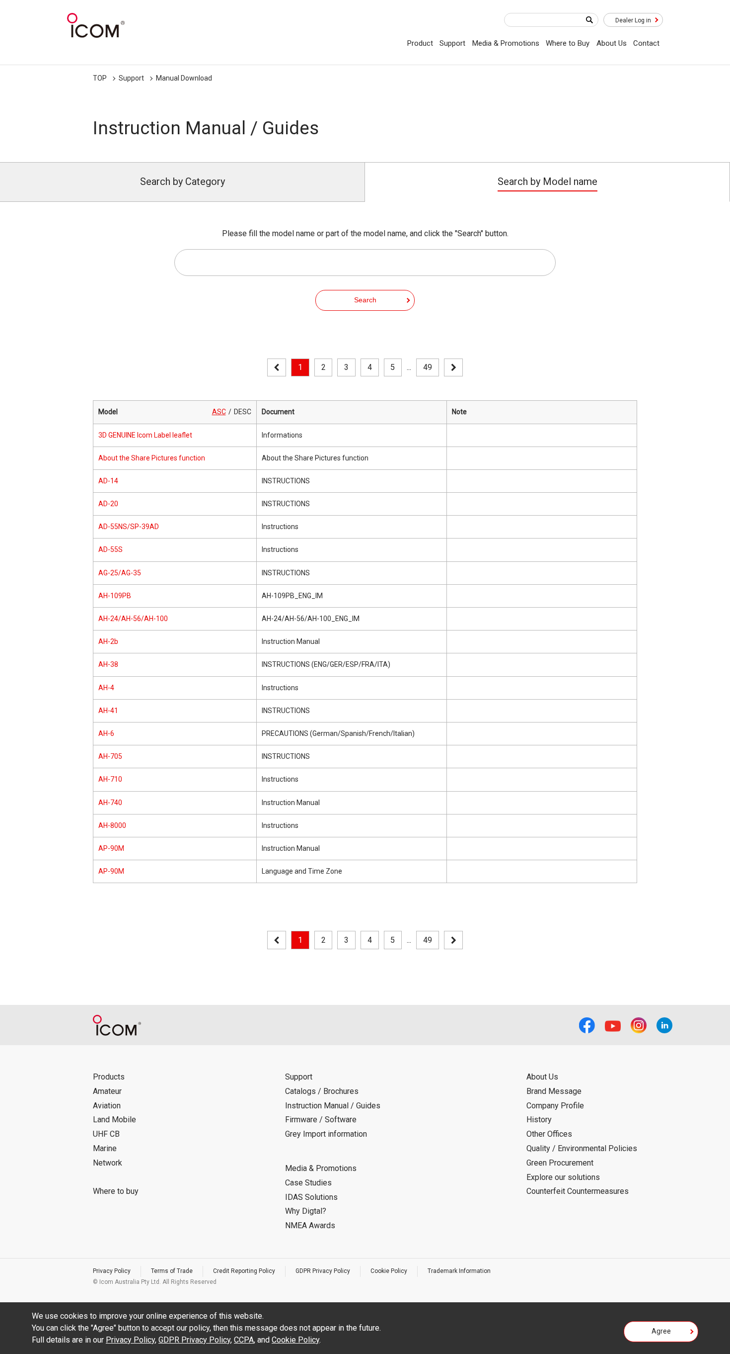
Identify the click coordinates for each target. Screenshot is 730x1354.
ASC (219, 412)
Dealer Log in (633, 20)
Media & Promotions (505, 43)
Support (452, 43)
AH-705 (110, 756)
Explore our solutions (563, 1177)
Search (365, 300)
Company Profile (555, 1105)
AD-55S (110, 549)
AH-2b (108, 641)
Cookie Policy (388, 1270)
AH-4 (106, 688)
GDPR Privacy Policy (322, 1270)
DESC (242, 412)
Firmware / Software (321, 1119)
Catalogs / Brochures (322, 1091)
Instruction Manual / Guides (332, 1105)
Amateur (107, 1091)
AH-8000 (112, 825)
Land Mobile (114, 1119)
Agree (661, 1331)
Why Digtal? (305, 1211)
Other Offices (549, 1134)
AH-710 (110, 779)
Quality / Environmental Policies (581, 1148)
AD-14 (108, 481)
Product (420, 43)
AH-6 (106, 733)
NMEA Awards (310, 1225)
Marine (105, 1148)
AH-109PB (114, 596)
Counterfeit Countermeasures (577, 1191)
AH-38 (108, 664)
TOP (100, 78)
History (539, 1119)
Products (109, 1077)
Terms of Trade (172, 1270)
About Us (611, 43)
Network (107, 1163)
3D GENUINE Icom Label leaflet (145, 435)
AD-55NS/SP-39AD (128, 527)
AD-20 (108, 504)
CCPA (244, 1340)
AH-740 (110, 803)
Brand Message (554, 1091)
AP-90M (111, 848)
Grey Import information (326, 1134)
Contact (646, 43)
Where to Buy (567, 43)
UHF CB (106, 1134)
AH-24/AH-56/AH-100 (133, 619)
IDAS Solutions (311, 1197)
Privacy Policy (112, 1270)
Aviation (107, 1105)
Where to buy (116, 1191)
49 (427, 367)
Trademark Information (459, 1270)
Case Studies (308, 1182)
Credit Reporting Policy (244, 1270)
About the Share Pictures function (151, 458)
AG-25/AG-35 (119, 573)
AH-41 (108, 711)
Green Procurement (559, 1163)
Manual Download (184, 78)
